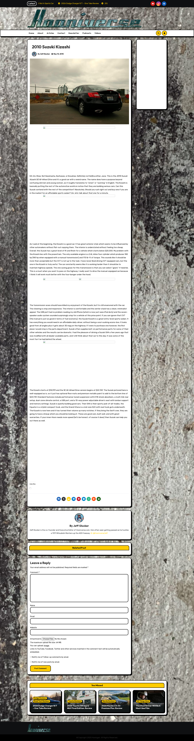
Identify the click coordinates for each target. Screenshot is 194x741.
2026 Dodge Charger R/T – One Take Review (45, 706)
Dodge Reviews (40, 698)
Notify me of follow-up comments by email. (50, 657)
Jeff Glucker (81, 525)
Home (31, 33)
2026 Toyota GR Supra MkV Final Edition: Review (79, 706)
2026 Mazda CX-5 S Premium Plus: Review (111, 706)
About (40, 33)
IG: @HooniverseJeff (99, 533)
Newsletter (73, 33)
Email (32, 616)
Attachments (35, 639)
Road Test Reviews (41, 701)
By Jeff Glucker (43, 54)
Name (32, 605)
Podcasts (87, 33)
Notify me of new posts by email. (46, 662)
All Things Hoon (143, 701)
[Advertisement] (152, 75)
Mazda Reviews (109, 701)
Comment (35, 572)
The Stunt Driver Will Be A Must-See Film (148, 706)
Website (33, 627)
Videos (98, 33)
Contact (61, 33)
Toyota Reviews (74, 701)
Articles (50, 33)
